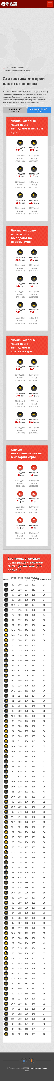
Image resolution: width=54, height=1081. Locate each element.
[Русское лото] (9, 4)
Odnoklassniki (31, 1061)
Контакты (37, 1068)
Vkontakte (24, 1061)
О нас (30, 1068)
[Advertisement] (27, 36)
